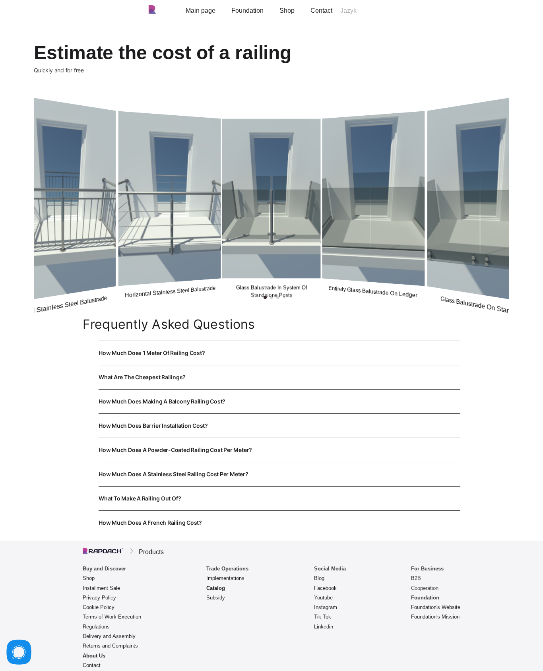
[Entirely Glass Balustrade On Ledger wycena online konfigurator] (373, 198)
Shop (287, 10)
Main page (200, 10)
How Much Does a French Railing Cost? (278, 526)
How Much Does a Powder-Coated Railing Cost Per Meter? (278, 454)
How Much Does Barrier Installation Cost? (278, 430)
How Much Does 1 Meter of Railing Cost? (272, 357)
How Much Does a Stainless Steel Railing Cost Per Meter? (275, 478)
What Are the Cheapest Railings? (272, 381)
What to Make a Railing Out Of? (272, 502)
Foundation (247, 10)
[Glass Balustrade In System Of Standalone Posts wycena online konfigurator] (271, 198)
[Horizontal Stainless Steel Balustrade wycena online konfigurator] (169, 198)
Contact (321, 10)
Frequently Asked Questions (169, 324)
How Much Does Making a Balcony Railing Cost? (245, 405)
